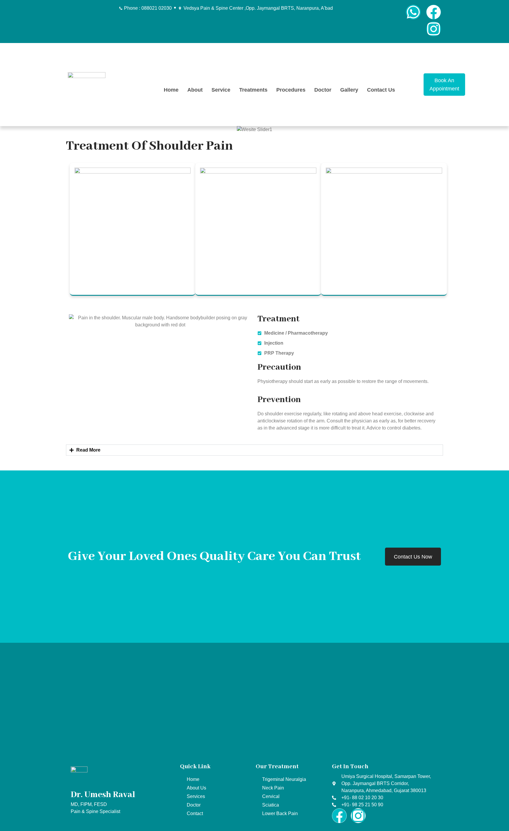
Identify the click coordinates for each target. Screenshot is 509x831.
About (195, 90)
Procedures (290, 90)
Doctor (322, 90)
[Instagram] (433, 29)
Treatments (253, 90)
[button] (254, 450)
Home (171, 90)
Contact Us (381, 90)
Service (220, 90)
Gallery (349, 90)
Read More (88, 449)
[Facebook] (433, 12)
